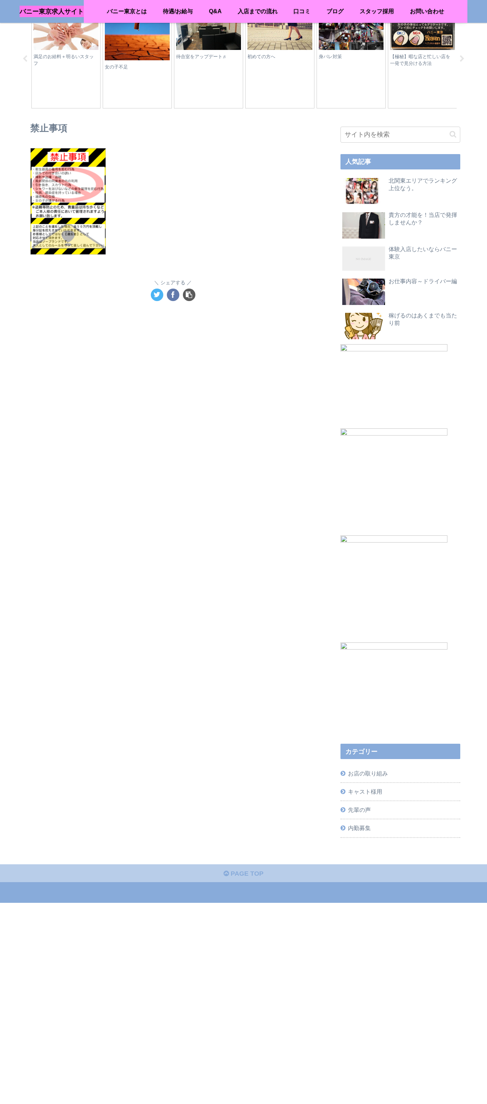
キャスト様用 (365, 791)
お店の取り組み (368, 773)
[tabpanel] (66, 57)
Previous (25, 58)
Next (462, 58)
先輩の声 (359, 810)
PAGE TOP (246, 873)
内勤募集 (359, 828)
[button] (453, 134)
